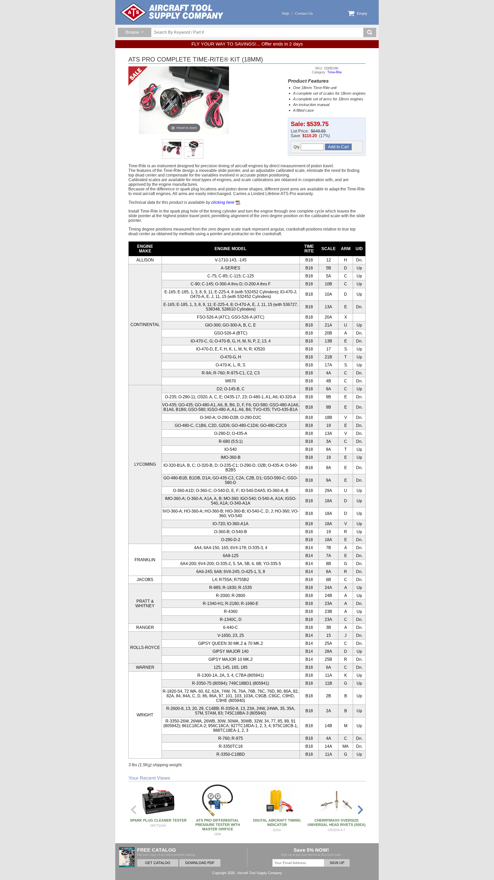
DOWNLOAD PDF (200, 863)
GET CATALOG (157, 863)
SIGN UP (337, 863)
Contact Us (304, 13)
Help (285, 13)
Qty (297, 147)
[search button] (369, 32)
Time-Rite (334, 72)
